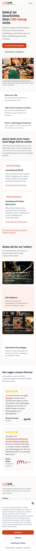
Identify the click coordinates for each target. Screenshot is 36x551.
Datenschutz (19, 547)
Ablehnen (18, 538)
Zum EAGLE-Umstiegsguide (14, 46)
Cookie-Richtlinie (10, 547)
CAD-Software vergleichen (14, 52)
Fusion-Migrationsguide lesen (16, 222)
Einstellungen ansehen (18, 543)
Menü (30, 3)
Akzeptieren (18, 532)
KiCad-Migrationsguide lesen (15, 185)
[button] (33, 503)
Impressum (27, 547)
